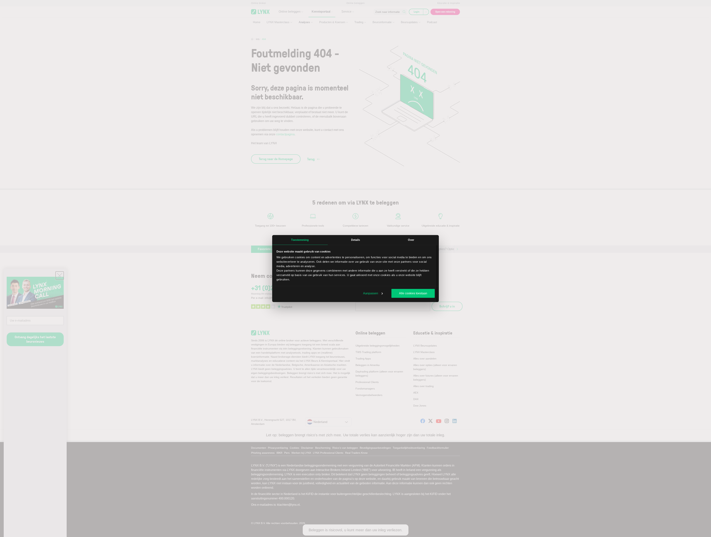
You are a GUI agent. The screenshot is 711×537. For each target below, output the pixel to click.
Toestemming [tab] (300, 239)
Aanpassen (370, 293)
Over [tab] (411, 239)
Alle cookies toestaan (413, 293)
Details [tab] (355, 239)
